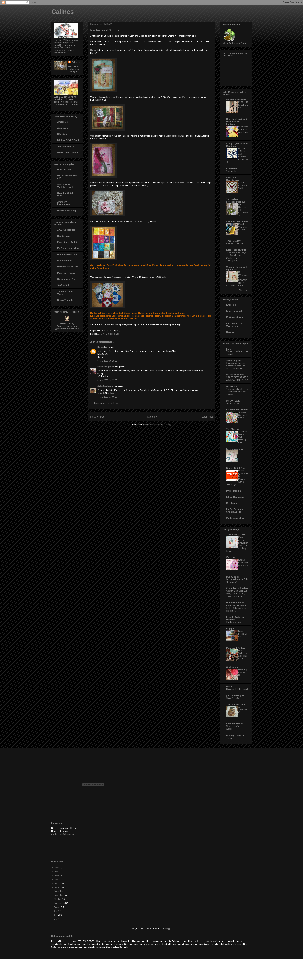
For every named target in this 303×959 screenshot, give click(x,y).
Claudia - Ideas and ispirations (236, 268)
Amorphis (62, 121)
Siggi (110, 334)
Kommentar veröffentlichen (106, 403)
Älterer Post (206, 416)
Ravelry (230, 332)
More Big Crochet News (242, 672)
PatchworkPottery (235, 648)
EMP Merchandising (68, 248)
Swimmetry (231, 171)
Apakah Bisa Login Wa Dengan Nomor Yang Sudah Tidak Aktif (236, 594)
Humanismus (64, 169)
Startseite (152, 416)
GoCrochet (232, 667)
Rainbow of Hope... (235, 622)
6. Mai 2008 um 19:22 (107, 361)
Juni (56, 915)
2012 (57, 871)
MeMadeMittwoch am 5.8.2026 (243, 105)
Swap (116, 334)
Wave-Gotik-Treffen (67, 152)
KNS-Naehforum (234, 317)
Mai (56, 919)
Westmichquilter (235, 374)
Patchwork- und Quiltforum (234, 324)
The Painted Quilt (235, 704)
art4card (113, 97)
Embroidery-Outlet (67, 242)
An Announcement (234, 243)
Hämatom (62, 134)
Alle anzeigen (244, 290)
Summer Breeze (65, 146)
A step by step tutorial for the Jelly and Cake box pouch (236, 608)
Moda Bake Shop (235, 518)
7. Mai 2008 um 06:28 (107, 397)
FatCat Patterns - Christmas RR (235, 510)
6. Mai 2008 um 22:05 (107, 380)
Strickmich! (232, 168)
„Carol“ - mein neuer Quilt (243, 185)
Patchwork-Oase (66, 273)
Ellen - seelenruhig (236, 250)
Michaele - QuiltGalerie (232, 178)
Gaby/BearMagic (105, 386)
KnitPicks (231, 305)
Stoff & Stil (63, 285)
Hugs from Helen (235, 602)
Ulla (92, 136)
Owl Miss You (232, 403)
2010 (57, 879)
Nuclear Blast (64, 260)
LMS (228, 348)
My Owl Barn (233, 401)
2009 (57, 883)
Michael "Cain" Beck (68, 140)
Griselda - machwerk (237, 221)
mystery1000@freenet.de (62, 834)
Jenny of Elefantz (235, 534)
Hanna (100, 347)
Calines (62, 11)
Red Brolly (231, 503)
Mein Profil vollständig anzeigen (73, 69)
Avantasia (62, 128)
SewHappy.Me (233, 360)
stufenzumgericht (105, 367)
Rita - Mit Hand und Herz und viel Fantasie (236, 121)
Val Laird (230, 557)
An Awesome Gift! (242, 710)
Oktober (58, 899)
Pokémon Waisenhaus (68, 328)
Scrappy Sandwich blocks (242, 415)
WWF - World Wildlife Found (65, 185)
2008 (57, 887)
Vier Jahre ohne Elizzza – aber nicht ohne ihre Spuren (237, 392)
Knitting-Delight (234, 311)
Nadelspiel (232, 386)
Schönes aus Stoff (67, 279)
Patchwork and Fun (67, 266)
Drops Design (233, 490)
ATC (105, 334)
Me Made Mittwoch (236, 99)
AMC (99, 334)
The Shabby (232, 429)
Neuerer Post (97, 416)
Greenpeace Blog (66, 210)
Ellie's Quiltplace (235, 497)
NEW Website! (233, 698)
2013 (57, 867)
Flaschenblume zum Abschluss (243, 129)
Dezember (59, 891)
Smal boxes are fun (242, 634)
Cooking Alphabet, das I (237, 689)
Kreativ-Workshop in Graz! (242, 227)
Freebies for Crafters (237, 409)
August (57, 907)
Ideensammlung (234, 449)
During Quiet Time (236, 468)
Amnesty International (64, 203)
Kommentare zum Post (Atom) (157, 425)
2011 (57, 875)
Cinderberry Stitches (237, 588)
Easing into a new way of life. (243, 563)
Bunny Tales (233, 576)
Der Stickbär (63, 236)
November (59, 895)
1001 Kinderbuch (66, 229)
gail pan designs (235, 695)
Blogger (168, 928)
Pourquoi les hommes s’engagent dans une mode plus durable (236, 366)
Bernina (230, 686)
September (59, 903)
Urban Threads (65, 300)
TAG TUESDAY (234, 241)
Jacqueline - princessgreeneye (235, 200)
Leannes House (234, 723)
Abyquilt (230, 628)
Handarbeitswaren (67, 254)
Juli (56, 911)
